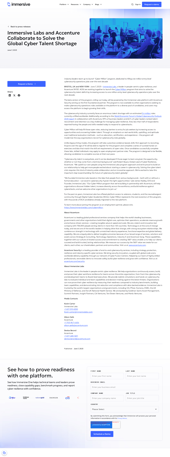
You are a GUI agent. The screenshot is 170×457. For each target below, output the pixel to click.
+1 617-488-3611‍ (71, 336)
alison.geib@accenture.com (76, 325)
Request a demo (151, 4)
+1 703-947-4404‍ (71, 322)
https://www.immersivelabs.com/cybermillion (83, 207)
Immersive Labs (109, 86)
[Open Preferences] (4, 452)
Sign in (138, 4)
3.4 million (146, 113)
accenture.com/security (74, 261)
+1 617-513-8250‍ (71, 309)
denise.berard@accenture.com (77, 339)
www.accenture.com (137, 245)
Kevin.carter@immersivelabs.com (78, 312)
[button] (64, 4)
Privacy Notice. (122, 418)
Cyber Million (120, 89)
